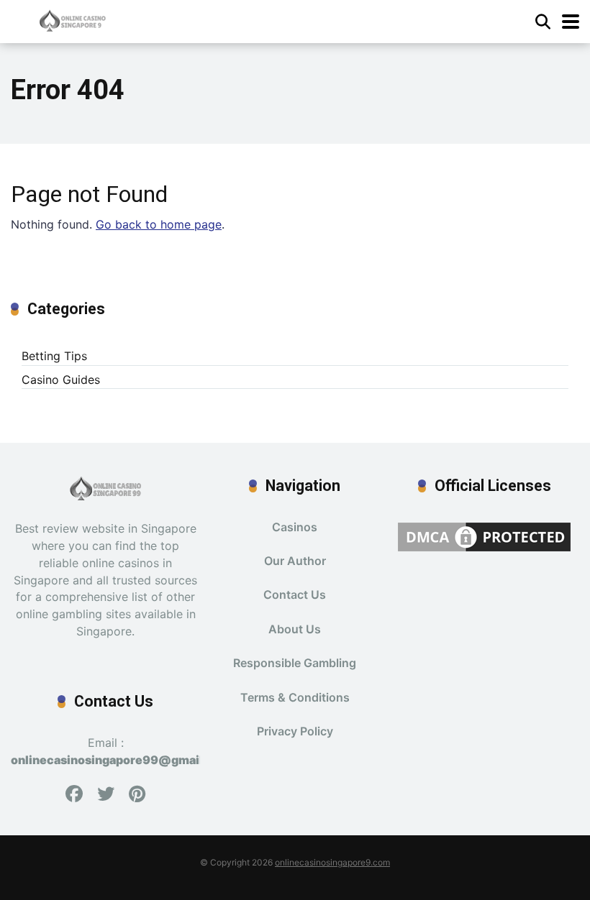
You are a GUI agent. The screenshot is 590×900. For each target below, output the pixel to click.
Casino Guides (61, 379)
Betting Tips (54, 356)
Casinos (294, 527)
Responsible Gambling (294, 663)
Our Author (295, 561)
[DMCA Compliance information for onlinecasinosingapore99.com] (484, 535)
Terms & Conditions (295, 697)
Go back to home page (159, 224)
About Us (294, 629)
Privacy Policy (295, 731)
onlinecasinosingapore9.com (332, 862)
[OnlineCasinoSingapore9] (73, 20)
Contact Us (294, 594)
